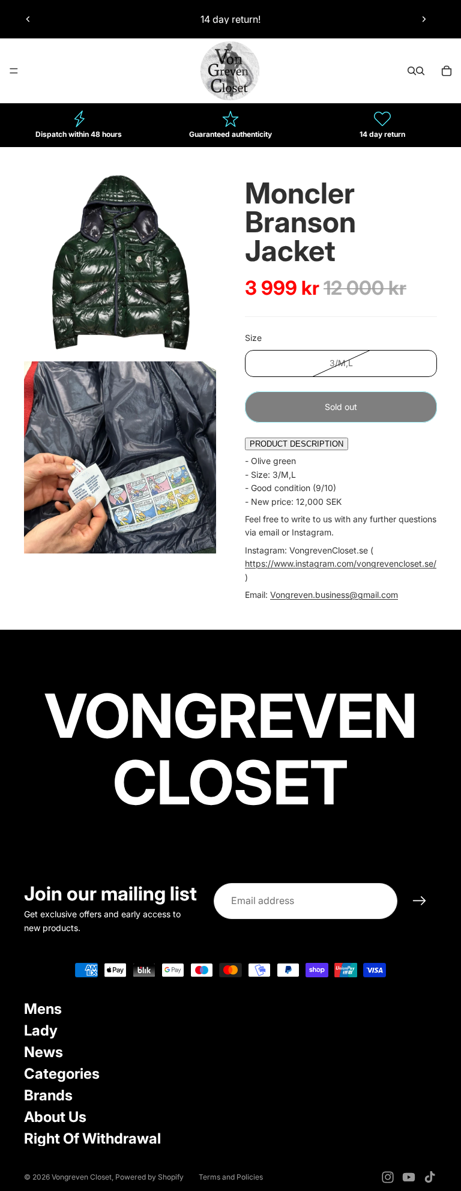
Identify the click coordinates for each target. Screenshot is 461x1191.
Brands (48, 1095)
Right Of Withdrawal (92, 1138)
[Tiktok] (430, 1177)
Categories (62, 1073)
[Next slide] (424, 19)
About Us (55, 1117)
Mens (43, 1009)
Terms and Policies (231, 1176)
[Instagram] (388, 1177)
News (43, 1052)
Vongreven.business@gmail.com (334, 594)
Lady (41, 1030)
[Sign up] (419, 901)
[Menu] (14, 71)
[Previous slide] (28, 19)
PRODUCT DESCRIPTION (296, 443)
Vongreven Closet (82, 1176)
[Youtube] (409, 1177)
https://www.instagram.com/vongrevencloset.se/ (340, 563)
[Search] (412, 71)
